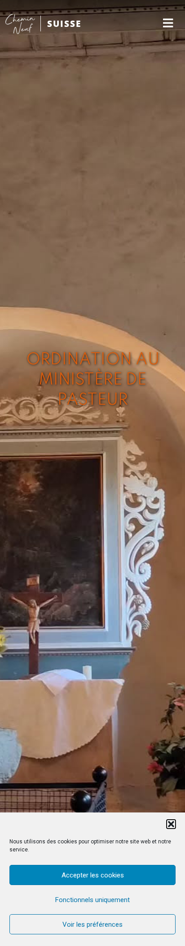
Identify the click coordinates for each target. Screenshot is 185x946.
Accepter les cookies (93, 875)
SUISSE (64, 23)
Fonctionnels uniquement (92, 900)
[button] (171, 824)
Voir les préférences (92, 924)
